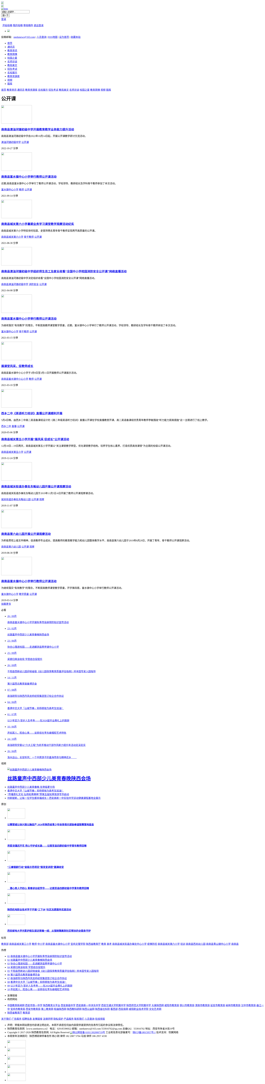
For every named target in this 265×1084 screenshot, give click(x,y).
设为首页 (64, 37)
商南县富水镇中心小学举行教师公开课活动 (29, 176)
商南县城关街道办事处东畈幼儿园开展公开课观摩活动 (36, 486)
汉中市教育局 (248, 1005)
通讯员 (11, 47)
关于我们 (6, 1019)
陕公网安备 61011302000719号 (89, 1032)
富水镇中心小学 (9, 189)
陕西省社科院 (102, 1009)
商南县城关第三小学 (20, 944)
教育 (103, 944)
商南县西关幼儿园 (195, 944)
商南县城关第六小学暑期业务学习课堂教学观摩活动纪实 (37, 224)
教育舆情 (12, 54)
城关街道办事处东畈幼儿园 (16, 499)
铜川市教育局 (187, 1005)
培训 (182, 944)
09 (8, 985)
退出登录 (39, 25)
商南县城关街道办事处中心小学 (129, 944)
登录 (3, 19)
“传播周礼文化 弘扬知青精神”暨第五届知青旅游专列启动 (38, 794)
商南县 (235, 944)
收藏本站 (76, 37)
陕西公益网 (88, 1009)
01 (8, 956)
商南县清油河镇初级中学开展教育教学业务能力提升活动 (37, 129)
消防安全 (34, 284)
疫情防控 (152, 944)
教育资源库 (13, 76)
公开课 (25, 142)
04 (8, 967)
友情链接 (37, 1019)
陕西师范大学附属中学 (138, 1005)
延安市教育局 (217, 1005)
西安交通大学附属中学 (113, 1005)
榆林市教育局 (233, 1005)
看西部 (114, 1009)
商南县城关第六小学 (12, 237)
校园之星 (12, 58)
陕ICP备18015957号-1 (144, 1032)
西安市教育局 (33, 1009)
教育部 (5, 944)
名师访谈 (12, 61)
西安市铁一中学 (33, 1005)
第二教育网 (47, 1009)
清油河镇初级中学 (11, 142)
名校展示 (12, 72)
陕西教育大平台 (51, 1005)
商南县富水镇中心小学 (57, 944)
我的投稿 (18, 25)
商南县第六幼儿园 (11, 546)
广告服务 (16, 1019)
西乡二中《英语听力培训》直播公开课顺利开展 (31, 413)
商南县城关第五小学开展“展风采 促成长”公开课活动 (35, 439)
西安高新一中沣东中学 (88, 1005)
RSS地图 (53, 37)
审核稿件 (28, 25)
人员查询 (41, 37)
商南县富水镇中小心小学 (14, 379)
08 (8, 982)
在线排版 (100, 1019)
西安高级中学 (68, 1005)
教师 (21, 189)
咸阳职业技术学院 (138, 1009)
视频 (9, 80)
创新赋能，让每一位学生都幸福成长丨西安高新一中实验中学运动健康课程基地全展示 (54, 798)
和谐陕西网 (60, 1009)
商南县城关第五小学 (12, 452)
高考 (109, 944)
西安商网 (123, 1009)
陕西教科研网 (74, 1009)
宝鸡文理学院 (78, 944)
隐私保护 (58, 1019)
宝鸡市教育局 (17, 1009)
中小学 (41, 944)
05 (8, 971)
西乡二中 (6, 426)
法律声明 (48, 1019)
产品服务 (69, 1019)
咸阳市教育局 (171, 1005)
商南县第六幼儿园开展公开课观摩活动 (26, 534)
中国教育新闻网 (16, 1005)
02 (8, 960)
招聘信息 (27, 1019)
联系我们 (79, 1019)
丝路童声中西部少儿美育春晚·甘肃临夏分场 (31, 787)
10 (8, 989)
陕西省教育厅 (93, 944)
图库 (9, 83)
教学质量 (24, 594)
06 (8, 974)
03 (8, 963)
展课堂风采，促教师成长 (17, 366)
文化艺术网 (155, 1009)
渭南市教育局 (202, 1005)
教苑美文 (12, 65)
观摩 (41, 499)
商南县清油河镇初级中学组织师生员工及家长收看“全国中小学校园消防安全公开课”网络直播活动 (64, 271)
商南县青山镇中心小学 (218, 944)
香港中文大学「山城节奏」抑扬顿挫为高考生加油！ (35, 790)
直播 (14, 426)
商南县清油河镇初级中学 (14, 284)
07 (8, 978)
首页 (9, 43)
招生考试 (12, 69)
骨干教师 (29, 237)
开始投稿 (7, 25)
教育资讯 (12, 50)
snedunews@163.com (24, 37)
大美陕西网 (158, 1005)
